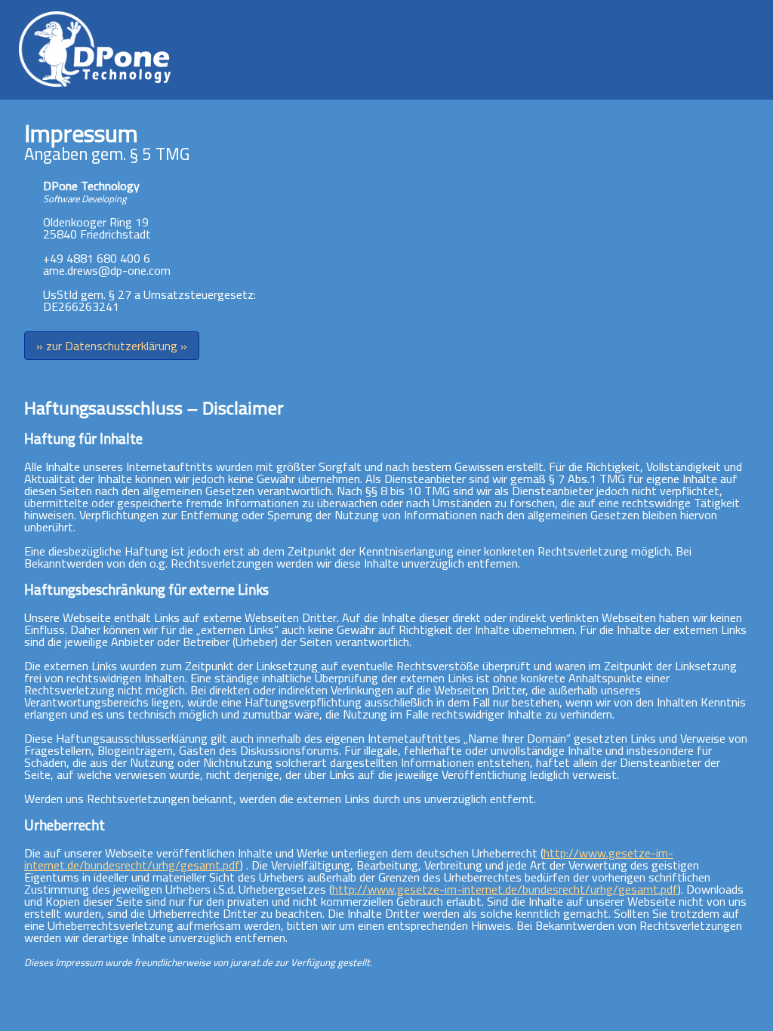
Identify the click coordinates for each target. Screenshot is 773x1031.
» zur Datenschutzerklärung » (111, 345)
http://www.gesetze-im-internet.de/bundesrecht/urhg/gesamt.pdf (505, 889)
